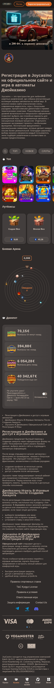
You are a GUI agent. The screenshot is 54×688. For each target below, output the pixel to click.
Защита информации (18, 602)
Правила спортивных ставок (25, 582)
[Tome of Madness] (26, 174)
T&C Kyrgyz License (27, 587)
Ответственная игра (27, 597)
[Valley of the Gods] (26, 193)
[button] (27, 151)
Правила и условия (27, 592)
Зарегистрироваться (38, 4)
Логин (19, 4)
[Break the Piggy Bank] (9, 193)
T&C (16, 400)
